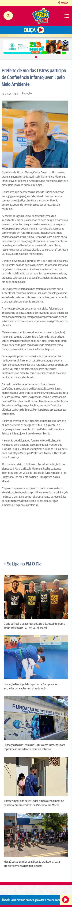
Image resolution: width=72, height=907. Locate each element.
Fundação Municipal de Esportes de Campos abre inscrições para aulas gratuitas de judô (31, 686)
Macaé (64, 2)
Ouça (30, 30)
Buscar (8, 15)
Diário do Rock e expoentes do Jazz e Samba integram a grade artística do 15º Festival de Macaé (34, 626)
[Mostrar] (36, 57)
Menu (66, 16)
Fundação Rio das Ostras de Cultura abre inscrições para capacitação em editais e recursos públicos (34, 747)
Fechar (65, 43)
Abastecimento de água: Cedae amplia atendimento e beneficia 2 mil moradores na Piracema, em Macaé (34, 803)
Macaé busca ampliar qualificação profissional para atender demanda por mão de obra (32, 864)
